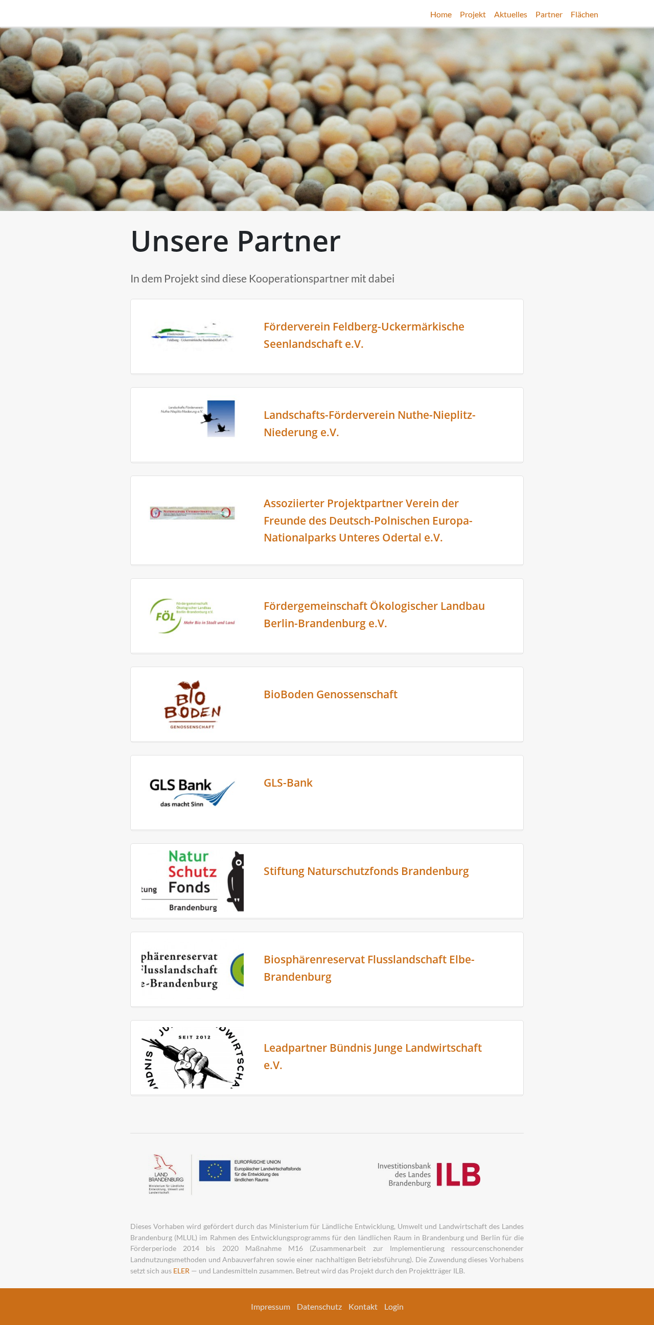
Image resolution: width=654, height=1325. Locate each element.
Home (441, 14)
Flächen (584, 14)
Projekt (473, 14)
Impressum (270, 1306)
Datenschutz (319, 1306)
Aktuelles (510, 14)
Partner (549, 14)
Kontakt (363, 1306)
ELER (181, 1270)
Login (394, 1306)
